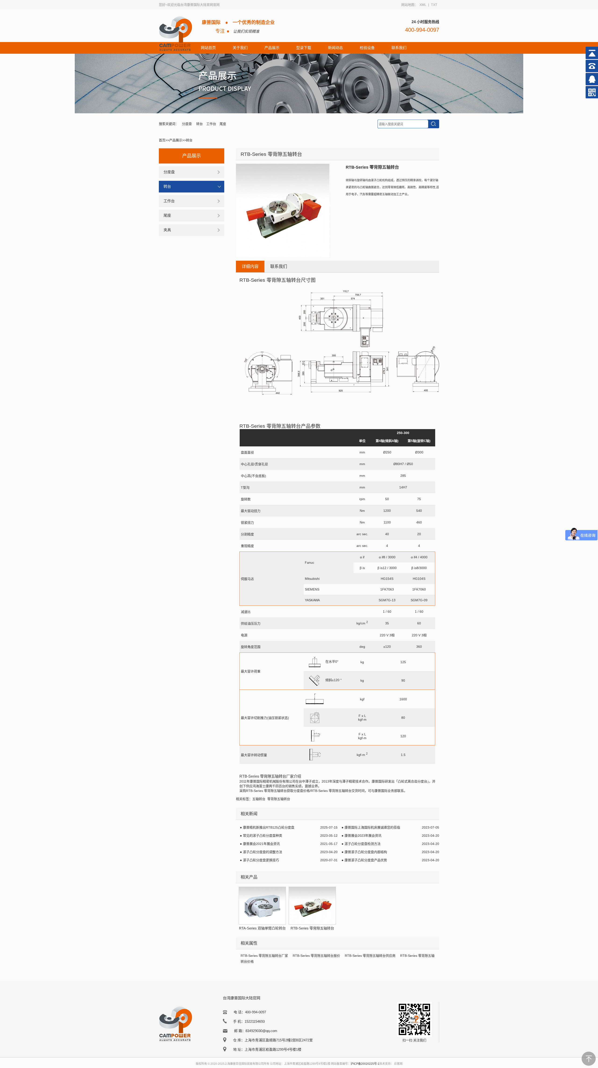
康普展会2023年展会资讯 (363, 835)
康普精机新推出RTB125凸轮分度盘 (268, 827)
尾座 (223, 124)
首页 (162, 140)
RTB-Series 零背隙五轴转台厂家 (264, 956)
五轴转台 (258, 799)
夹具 (167, 230)
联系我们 (399, 48)
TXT (434, 5)
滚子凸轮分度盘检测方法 (363, 844)
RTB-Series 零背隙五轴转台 (266, 791)
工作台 (211, 124)
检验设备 (367, 48)
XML (423, 5)
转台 (199, 124)
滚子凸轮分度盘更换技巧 (261, 860)
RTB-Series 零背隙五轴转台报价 (316, 956)
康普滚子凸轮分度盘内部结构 (366, 852)
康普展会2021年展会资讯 (261, 844)
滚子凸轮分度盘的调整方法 (262, 852)
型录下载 (303, 48)
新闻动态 (335, 48)
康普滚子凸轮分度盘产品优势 (366, 860)
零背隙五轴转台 (278, 799)
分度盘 (187, 124)
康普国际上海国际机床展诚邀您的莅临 (372, 827)
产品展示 (271, 48)
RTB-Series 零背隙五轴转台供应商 (370, 956)
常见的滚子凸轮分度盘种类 (262, 835)
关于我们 (240, 48)
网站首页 (208, 48)
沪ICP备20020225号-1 (365, 1063)
